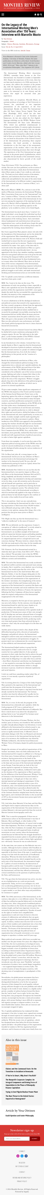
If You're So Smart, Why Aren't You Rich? (21, 1075)
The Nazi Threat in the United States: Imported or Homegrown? (20, 1097)
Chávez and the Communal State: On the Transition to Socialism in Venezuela (21, 1070)
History (9, 44)
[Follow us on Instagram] (17, 1156)
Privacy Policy (22, 1181)
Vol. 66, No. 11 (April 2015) (14, 47)
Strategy (36, 44)
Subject (4, 44)
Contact (22, 1172)
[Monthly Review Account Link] (35, 14)
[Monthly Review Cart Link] (38, 14)
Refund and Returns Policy (22, 1178)
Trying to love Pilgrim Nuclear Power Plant (22, 1092)
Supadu (26, 1192)
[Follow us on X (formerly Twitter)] (22, 1156)
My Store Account (22, 1166)
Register (22, 1163)
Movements (29, 44)
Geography (5, 41)
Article (23, 50)
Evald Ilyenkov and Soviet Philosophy (20, 1115)
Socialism (22, 44)
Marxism (15, 44)
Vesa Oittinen (8, 39)
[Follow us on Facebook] (26, 1156)
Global (12, 41)
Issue (28, 50)
